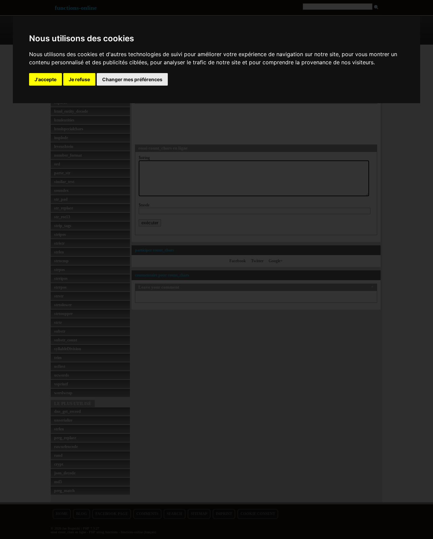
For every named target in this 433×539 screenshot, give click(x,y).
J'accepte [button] (45, 79)
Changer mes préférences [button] (132, 79)
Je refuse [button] (79, 79)
